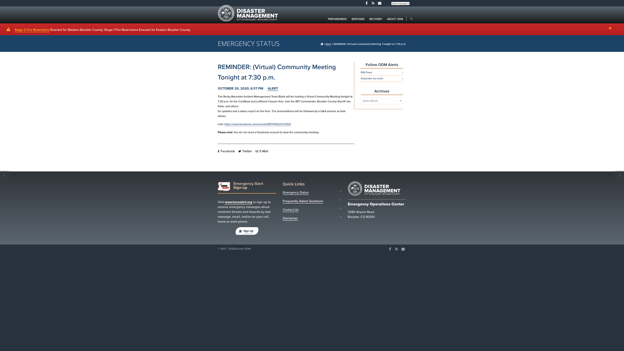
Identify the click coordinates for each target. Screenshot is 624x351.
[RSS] (373, 3)
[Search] (411, 19)
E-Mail (263, 151)
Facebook (227, 151)
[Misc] (379, 3)
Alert (273, 88)
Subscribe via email (372, 78)
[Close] (611, 28)
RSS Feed (366, 72)
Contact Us (291, 209)
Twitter (246, 151)
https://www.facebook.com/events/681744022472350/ (257, 124)
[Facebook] (366, 3)
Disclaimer (290, 218)
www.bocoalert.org (238, 202)
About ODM (395, 19)
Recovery (375, 19)
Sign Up (248, 231)
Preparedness (337, 19)
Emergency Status (296, 192)
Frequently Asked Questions (303, 201)
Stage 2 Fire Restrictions (32, 29)
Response (358, 19)
